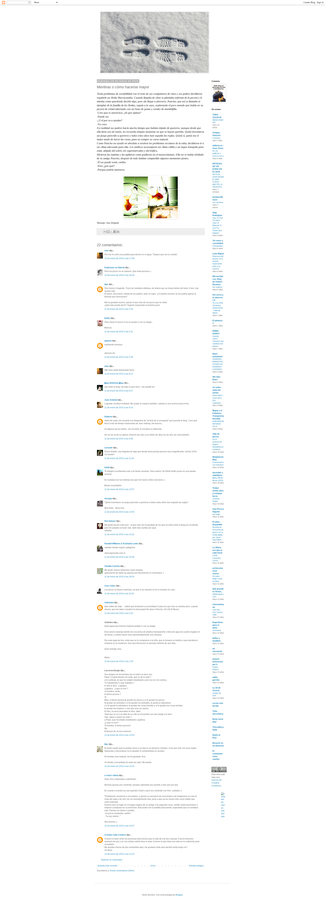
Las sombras (217, 202)
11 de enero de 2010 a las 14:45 (119, 512)
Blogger (179, 895)
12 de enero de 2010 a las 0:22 (118, 613)
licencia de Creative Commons (217, 783)
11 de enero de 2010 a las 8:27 (118, 391)
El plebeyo (217, 320)
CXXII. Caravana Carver (216, 558)
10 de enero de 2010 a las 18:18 (119, 275)
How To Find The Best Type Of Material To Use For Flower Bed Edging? (217, 225)
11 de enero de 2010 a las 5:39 (118, 357)
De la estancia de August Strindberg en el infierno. (217, 444)
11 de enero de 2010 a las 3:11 (118, 331)
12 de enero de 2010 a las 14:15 (119, 766)
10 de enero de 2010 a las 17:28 (119, 258)
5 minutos (216, 138)
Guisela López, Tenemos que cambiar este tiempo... (218, 341)
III (213, 323)
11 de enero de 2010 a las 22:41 (119, 593)
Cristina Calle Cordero (115, 835)
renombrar (216, 630)
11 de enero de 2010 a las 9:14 (118, 407)
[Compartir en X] (111, 231)
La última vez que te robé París (217, 550)
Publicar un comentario (111, 860)
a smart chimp (111, 775)
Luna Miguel (218, 253)
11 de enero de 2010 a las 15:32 (119, 534)
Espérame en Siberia (114, 267)
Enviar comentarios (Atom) (122, 870)
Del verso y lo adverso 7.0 (217, 297)
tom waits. (216, 514)
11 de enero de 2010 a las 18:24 (119, 576)
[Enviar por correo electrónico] (105, 231)
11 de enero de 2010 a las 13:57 (119, 489)
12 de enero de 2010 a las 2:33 (118, 661)
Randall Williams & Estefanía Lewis (121, 543)
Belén (107, 318)
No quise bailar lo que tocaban (217, 578)
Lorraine (108, 448)
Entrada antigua (196, 866)
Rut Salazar (110, 521)
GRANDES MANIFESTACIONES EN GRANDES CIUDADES (217, 364)
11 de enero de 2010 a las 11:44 (119, 458)
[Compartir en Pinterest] (118, 231)
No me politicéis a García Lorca (217, 153)
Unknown (108, 602)
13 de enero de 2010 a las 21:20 (119, 854)
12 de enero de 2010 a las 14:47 (119, 826)
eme (106, 250)
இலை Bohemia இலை (114, 383)
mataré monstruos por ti (217, 662)
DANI (107, 467)
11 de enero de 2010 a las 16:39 (119, 557)
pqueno (108, 341)
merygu (108, 498)
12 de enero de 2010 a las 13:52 (119, 735)
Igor (106, 284)
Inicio (153, 866)
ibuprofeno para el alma (217, 625)
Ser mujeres (217, 287)
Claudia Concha (112, 566)
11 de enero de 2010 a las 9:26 (118, 439)
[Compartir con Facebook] (114, 231)
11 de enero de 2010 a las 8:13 (118, 374)
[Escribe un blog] (108, 231)
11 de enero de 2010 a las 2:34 (118, 309)
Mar (106, 744)
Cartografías (217, 246)
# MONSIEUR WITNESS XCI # (218, 423)
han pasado (223, 814)
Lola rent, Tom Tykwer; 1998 (217, 612)
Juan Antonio (110, 400)
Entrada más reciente (107, 866)
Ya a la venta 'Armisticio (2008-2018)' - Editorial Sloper (217, 308)
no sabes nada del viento (216, 390)
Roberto (108, 416)
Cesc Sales (109, 586)
